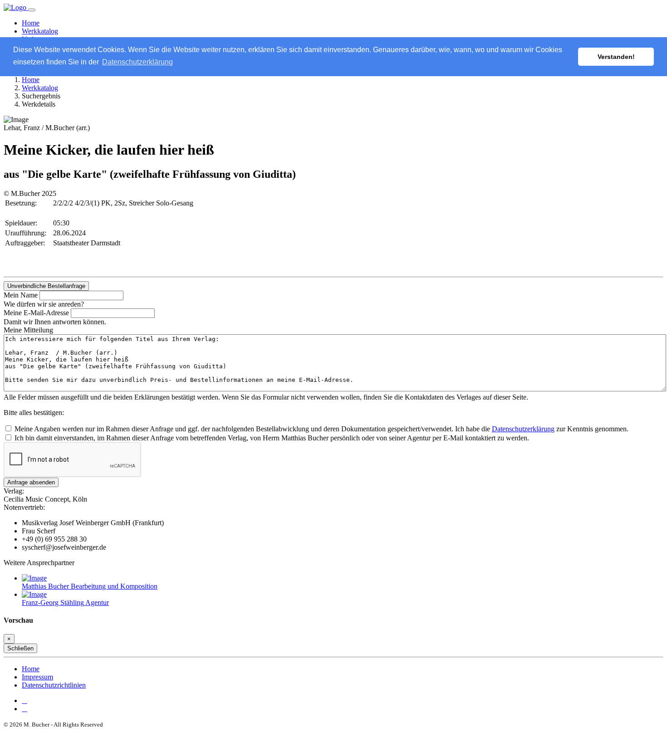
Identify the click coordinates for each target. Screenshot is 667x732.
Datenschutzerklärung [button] (137, 62)
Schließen (20, 648)
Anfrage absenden (31, 482)
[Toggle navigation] (31, 10)
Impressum (37, 677)
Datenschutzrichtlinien (54, 685)
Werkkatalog (40, 31)
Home (30, 23)
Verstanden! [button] (616, 56)
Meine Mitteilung (28, 330)
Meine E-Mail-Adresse (36, 313)
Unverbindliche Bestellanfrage (46, 286)
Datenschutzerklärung (523, 429)
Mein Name (21, 295)
